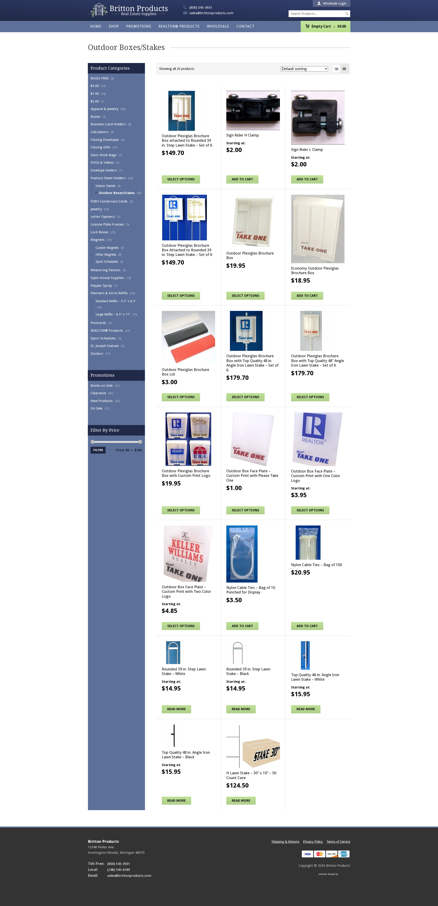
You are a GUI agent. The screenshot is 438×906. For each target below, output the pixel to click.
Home (96, 26)
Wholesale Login (334, 3)
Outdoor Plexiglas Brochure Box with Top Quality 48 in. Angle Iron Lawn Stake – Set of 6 (252, 363)
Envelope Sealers (104, 170)
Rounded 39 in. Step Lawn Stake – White (184, 671)
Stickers (97, 354)
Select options (181, 179)
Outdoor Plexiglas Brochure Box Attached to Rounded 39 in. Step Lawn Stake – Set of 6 (187, 250)
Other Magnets (106, 254)
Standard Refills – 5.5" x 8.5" (116, 301)
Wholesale (218, 26)
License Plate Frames (107, 224)
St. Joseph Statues (105, 346)
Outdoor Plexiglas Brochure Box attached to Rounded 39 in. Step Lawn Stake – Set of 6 (187, 140)
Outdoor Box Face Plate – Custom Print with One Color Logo (315, 476)
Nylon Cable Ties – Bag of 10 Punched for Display (250, 589)
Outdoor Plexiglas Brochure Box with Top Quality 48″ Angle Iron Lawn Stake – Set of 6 (317, 361)
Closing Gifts (100, 147)
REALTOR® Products (179, 26)
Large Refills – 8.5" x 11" (113, 314)
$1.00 (95, 94)
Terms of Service (338, 841)
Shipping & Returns (285, 841)
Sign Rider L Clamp (307, 149)
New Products (102, 401)
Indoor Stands (105, 186)
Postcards (98, 323)
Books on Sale (102, 385)
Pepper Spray (101, 286)
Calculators (99, 132)
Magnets (97, 240)
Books (95, 117)
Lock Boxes (99, 232)
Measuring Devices (105, 270)
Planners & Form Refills (109, 293)
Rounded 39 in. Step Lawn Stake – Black (248, 671)
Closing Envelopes (105, 140)
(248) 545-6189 (118, 870)
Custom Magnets (107, 247)
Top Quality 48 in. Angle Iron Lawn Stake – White (315, 677)
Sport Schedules (107, 261)
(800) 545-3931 (200, 7)
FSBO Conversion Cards (109, 201)
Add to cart (242, 179)
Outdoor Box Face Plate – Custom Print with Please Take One (252, 476)
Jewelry (96, 209)
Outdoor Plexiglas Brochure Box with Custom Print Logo (186, 473)
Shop (114, 26)
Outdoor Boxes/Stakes (117, 193)
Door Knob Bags (104, 155)
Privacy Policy (313, 841)
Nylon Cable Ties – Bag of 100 (316, 564)
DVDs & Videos (102, 162)
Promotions (138, 26)
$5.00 (95, 101)
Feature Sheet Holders (108, 178)
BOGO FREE (100, 78)
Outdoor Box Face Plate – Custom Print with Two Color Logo (186, 592)
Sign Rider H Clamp (242, 135)
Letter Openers (103, 217)
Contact (246, 26)
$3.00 (95, 86)
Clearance (98, 393)
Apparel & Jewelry (104, 109)
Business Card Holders (108, 124)
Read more (176, 709)
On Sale (96, 408)
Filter (98, 450)
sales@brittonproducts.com (211, 13)
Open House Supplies (107, 278)
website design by (328, 875)
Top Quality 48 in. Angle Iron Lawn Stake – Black (186, 754)
